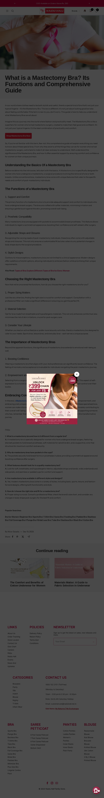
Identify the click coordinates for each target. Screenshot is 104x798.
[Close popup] (76, 374)
